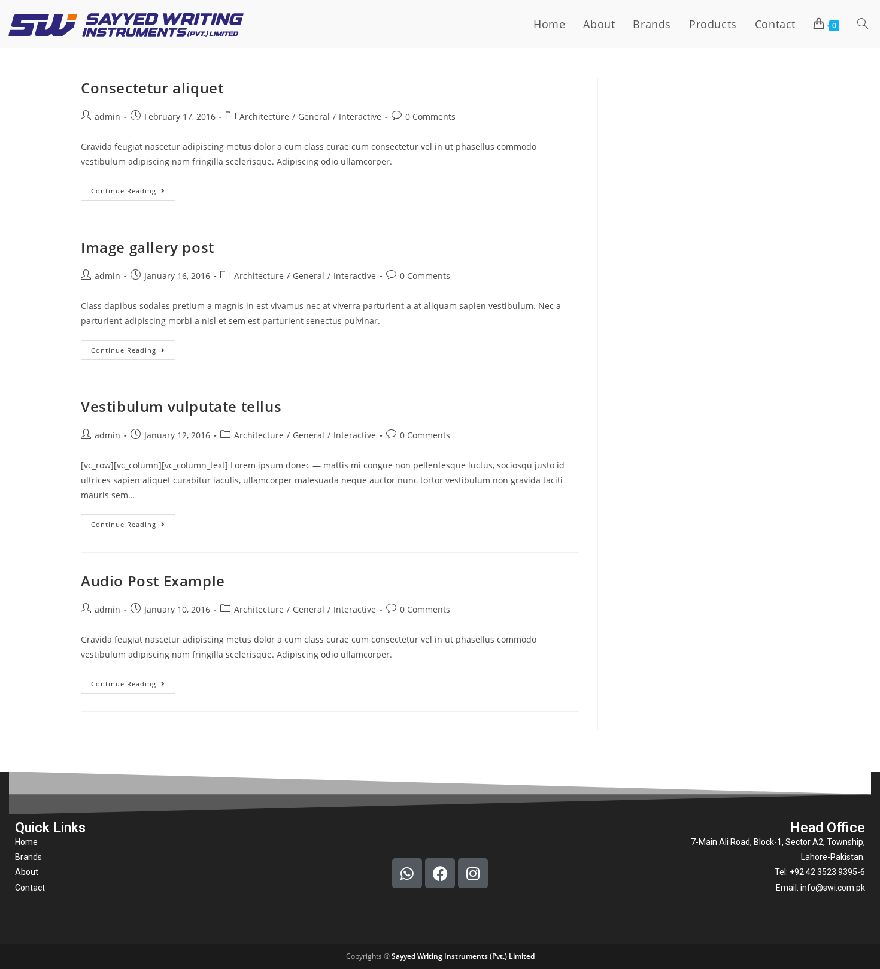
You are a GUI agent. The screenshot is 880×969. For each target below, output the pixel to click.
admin (107, 116)
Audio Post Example (153, 581)
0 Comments (430, 116)
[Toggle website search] (862, 24)
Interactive (360, 116)
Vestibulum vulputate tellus (181, 406)
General (314, 116)
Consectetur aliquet (152, 88)
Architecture (264, 116)
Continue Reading (133, 188)
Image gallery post (147, 247)
